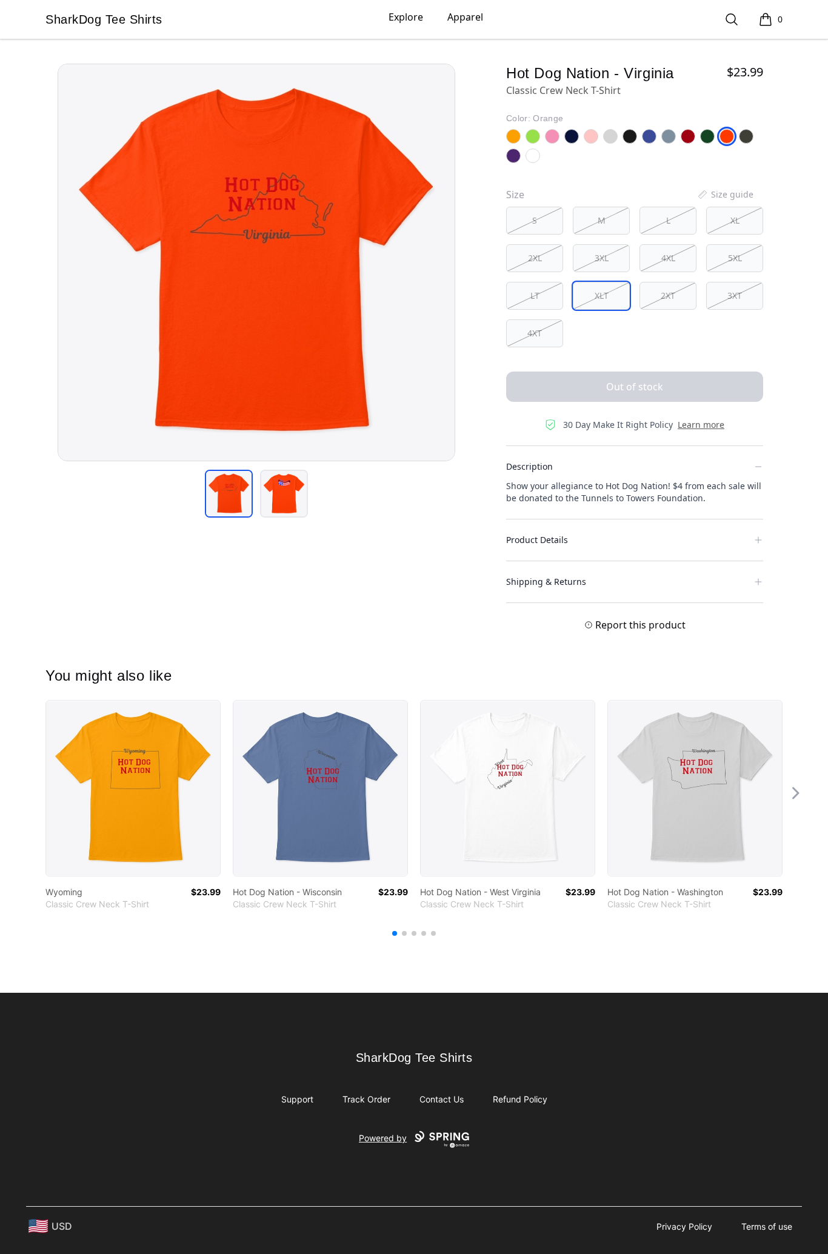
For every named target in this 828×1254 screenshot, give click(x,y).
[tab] (229, 493)
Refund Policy (520, 1099)
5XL (735, 258)
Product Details (537, 539)
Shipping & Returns (546, 581)
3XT (734, 295)
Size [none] (515, 194)
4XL (668, 258)
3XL (602, 258)
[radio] (534, 221)
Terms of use (766, 1226)
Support (297, 1099)
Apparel (465, 17)
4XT (534, 333)
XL (735, 220)
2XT (668, 295)
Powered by (383, 1138)
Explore (406, 17)
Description (529, 466)
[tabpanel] (256, 262)
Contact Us (441, 1099)
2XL (535, 258)
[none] (724, 194)
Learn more (701, 424)
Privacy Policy (684, 1226)
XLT (602, 295)
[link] (133, 788)
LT (534, 295)
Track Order (366, 1099)
